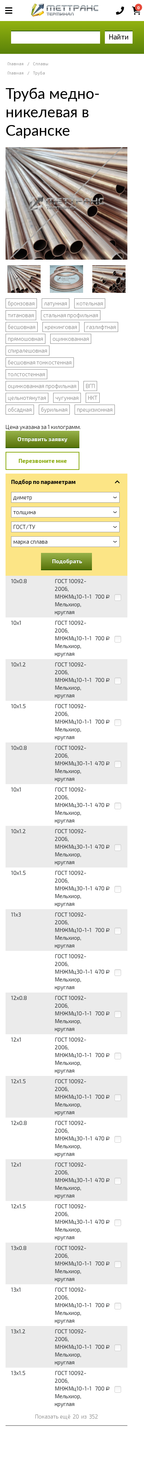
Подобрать (67, 561)
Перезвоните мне (42, 460)
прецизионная (95, 409)
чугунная (67, 397)
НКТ (92, 397)
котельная (89, 303)
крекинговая (61, 326)
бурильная (54, 409)
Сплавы (40, 63)
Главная (15, 63)
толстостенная (26, 374)
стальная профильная (70, 315)
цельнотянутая (27, 397)
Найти (119, 36)
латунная (55, 303)
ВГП (90, 385)
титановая (21, 315)
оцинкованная (70, 338)
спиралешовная (27, 350)
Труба (39, 72)
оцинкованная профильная (42, 385)
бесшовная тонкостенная (40, 362)
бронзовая (21, 303)
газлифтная (101, 326)
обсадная (20, 409)
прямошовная (25, 338)
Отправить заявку (42, 439)
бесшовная (21, 326)
